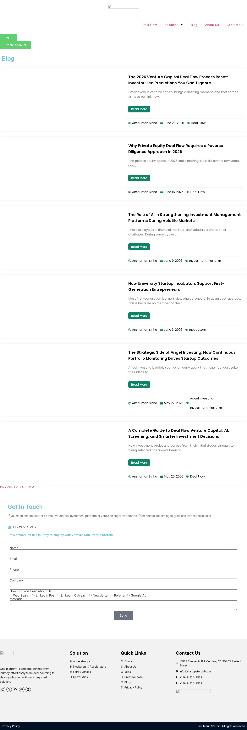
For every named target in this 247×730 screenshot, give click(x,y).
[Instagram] (2, 689)
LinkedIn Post (46, 595)
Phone (14, 569)
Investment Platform (205, 260)
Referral (119, 595)
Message (16, 598)
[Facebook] (15, 689)
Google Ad (138, 595)
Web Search (21, 595)
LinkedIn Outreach (74, 595)
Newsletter (101, 595)
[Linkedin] (28, 689)
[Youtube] (22, 689)
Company (17, 580)
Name (14, 547)
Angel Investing (201, 398)
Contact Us (235, 25)
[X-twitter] (9, 689)
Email (14, 558)
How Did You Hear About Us (31, 591)
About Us (212, 25)
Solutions (171, 25)
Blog (194, 25)
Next (30, 487)
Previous (6, 487)
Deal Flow (149, 25)
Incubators (197, 329)
